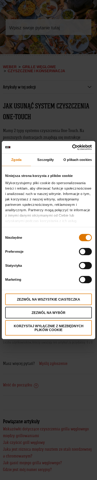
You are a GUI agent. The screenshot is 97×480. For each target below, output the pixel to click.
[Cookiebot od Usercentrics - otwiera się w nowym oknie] (72, 147)
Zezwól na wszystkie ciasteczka (48, 299)
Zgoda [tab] (16, 160)
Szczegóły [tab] (45, 160)
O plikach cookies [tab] (77, 160)
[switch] (85, 251)
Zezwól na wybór (48, 313)
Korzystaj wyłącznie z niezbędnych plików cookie (48, 328)
